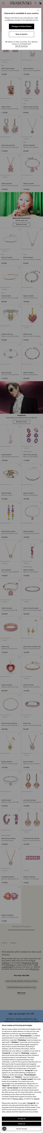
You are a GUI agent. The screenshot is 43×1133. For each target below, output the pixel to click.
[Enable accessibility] (4, 1129)
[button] (38, 10)
